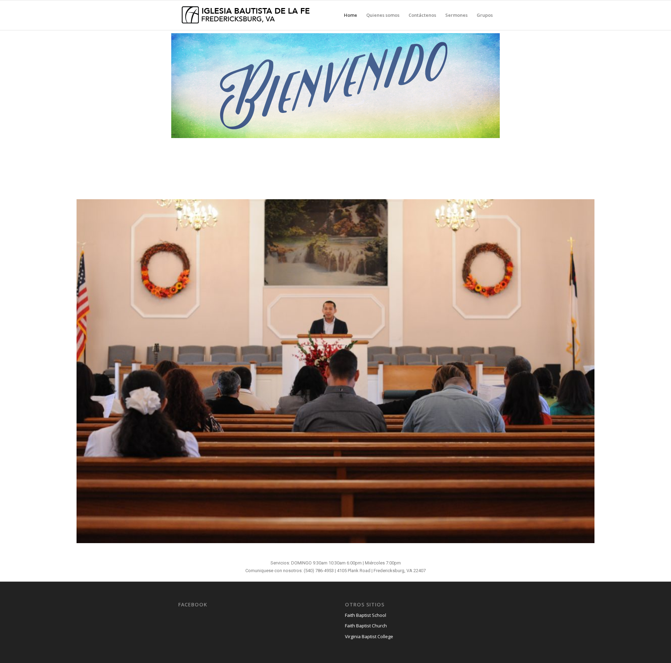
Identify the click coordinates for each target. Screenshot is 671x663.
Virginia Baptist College (369, 636)
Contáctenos (422, 15)
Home (350, 15)
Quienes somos (382, 15)
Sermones (456, 15)
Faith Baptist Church (366, 625)
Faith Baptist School (365, 615)
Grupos (485, 15)
